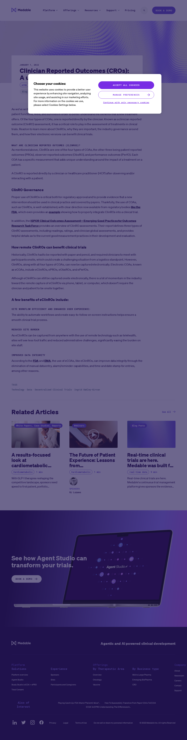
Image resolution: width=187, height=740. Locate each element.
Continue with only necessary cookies (126, 102)
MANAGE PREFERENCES (126, 94)
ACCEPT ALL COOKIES (126, 85)
